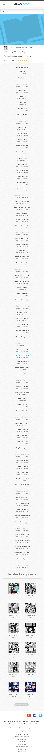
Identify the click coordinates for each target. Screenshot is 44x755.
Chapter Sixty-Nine (22, 492)
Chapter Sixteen (22, 165)
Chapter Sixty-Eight (22, 486)
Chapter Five (22, 97)
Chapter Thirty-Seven (22, 295)
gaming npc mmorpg (21, 704)
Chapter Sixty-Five (22, 467)
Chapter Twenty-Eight (22, 239)
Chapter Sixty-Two (22, 449)
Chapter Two (22, 79)
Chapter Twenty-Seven (22, 233)
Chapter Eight (22, 116)
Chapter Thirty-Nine (22, 307)
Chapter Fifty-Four (22, 399)
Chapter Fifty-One (22, 381)
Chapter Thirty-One (22, 258)
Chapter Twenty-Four (22, 214)
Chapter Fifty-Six (22, 412)
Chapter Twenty (22, 190)
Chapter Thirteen (22, 147)
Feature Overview (22, 732)
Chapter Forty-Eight (22, 362)
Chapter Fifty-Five (22, 406)
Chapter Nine (22, 122)
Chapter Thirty (22, 251)
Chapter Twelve (22, 140)
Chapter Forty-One (22, 319)
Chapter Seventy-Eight (22, 547)
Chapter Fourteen (22, 153)
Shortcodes (22, 744)
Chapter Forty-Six (22, 350)
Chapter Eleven (22, 134)
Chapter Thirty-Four (22, 276)
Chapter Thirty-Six (22, 288)
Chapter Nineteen (22, 184)
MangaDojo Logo (22, 739)
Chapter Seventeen (22, 171)
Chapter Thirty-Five (22, 282)
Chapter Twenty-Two (22, 202)
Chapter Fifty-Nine (22, 430)
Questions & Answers (22, 737)
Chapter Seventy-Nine (22, 554)
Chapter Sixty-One (22, 443)
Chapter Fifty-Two (22, 387)
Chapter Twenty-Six (22, 227)
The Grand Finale (22, 566)
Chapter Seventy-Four (22, 523)
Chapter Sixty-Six (22, 473)
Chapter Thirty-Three (22, 270)
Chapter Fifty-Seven (22, 418)
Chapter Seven (22, 110)
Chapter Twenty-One (22, 196)
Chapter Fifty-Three (22, 393)
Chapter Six (22, 103)
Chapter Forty (22, 313)
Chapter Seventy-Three (22, 517)
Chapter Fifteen (22, 159)
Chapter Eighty (22, 560)
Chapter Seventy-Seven (22, 541)
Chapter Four (22, 91)
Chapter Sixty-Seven (22, 480)
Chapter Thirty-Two (22, 264)
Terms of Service (22, 749)
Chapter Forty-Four (22, 338)
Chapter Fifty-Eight (22, 424)
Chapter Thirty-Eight (22, 301)
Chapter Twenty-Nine (22, 245)
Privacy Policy (22, 751)
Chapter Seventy (22, 498)
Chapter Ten (22, 128)
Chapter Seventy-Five (22, 529)
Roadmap (22, 742)
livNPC (5, 11)
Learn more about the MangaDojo (22, 728)
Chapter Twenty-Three (22, 208)
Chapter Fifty (22, 375)
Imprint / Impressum (22, 746)
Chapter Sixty (22, 436)
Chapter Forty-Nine (22, 369)
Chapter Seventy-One (22, 504)
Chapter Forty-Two (22, 325)
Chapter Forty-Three (22, 332)
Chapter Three (22, 85)
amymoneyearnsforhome (24, 48)
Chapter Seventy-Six (22, 535)
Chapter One (22, 73)
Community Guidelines (22, 734)
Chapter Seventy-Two (22, 510)
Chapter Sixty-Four (22, 461)
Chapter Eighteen (22, 177)
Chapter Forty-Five (22, 344)
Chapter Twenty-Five (22, 221)
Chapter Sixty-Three (22, 455)
